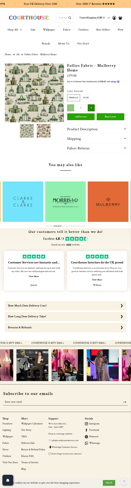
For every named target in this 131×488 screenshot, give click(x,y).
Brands (46, 43)
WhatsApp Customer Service (64, 447)
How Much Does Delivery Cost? (27, 306)
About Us (63, 43)
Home (8, 54)
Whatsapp (94, 443)
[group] (23, 201)
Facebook (94, 430)
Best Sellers (103, 29)
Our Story (26, 430)
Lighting (7, 430)
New (120, 29)
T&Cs (24, 436)
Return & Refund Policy (33, 449)
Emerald (73, 97)
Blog (23, 469)
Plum (86, 97)
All (17, 54)
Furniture (7, 423)
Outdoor (83, 29)
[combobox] (64, 17)
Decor (6, 449)
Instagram (94, 423)
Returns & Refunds (20, 327)
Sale (33, 29)
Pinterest (93, 436)
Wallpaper (49, 29)
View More (34, 276)
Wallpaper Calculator (32, 423)
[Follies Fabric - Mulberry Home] (34, 92)
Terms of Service (30, 462)
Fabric (67, 29)
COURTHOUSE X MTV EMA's (41, 343)
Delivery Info (28, 443)
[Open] (7, 480)
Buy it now (110, 116)
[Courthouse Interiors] (29, 18)
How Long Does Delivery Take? (27, 316)
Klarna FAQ (27, 456)
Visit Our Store (10, 462)
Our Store (83, 43)
